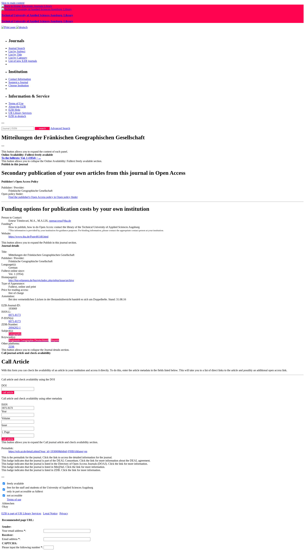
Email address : (11, 539)
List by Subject (16, 51)
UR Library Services (20, 112)
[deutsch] (22, 27)
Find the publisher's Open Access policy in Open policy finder (43, 197)
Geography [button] (15, 333)
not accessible (14, 495)
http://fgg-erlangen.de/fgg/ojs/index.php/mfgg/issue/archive (41, 280)
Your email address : (14, 530)
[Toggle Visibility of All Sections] (2, 145)
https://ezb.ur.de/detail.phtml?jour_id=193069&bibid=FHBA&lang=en (47, 451)
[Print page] (8, 27)
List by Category (17, 57)
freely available (15, 483)
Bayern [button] (55, 340)
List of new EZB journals (22, 60)
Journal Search (16, 48)
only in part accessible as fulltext (25, 491)
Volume (5, 418)
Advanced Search (60, 128)
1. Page (5, 431)
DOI (4, 385)
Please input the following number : (22, 547)
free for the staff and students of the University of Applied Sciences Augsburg (50, 487)
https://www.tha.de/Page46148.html (28, 236)
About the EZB (17, 106)
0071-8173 (14, 314)
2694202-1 (14, 327)
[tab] (152, 154)
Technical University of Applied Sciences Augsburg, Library (37, 15)
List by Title (15, 54)
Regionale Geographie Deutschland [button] (28, 340)
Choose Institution (18, 85)
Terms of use (14, 499)
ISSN (4, 404)
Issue (4, 425)
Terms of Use (15, 103)
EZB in (17, 116)
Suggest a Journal (18, 82)
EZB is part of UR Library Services (21, 513)
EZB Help (14, 109)
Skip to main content (12, 2)
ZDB (11, 346)
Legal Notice (50, 513)
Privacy (63, 513)
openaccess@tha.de (60, 220)
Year (4, 411)
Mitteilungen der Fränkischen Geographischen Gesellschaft (73, 137)
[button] (27, 154)
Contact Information (19, 79)
